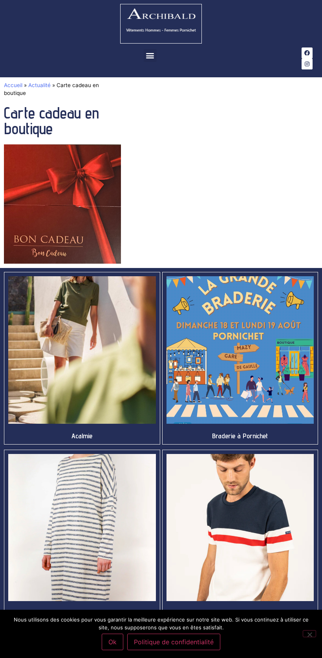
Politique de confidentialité (174, 642)
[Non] (309, 633)
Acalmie (81, 436)
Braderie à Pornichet (240, 436)
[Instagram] (307, 63)
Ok (112, 642)
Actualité (39, 85)
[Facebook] (307, 52)
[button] (150, 55)
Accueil (13, 85)
